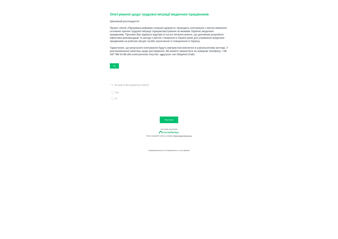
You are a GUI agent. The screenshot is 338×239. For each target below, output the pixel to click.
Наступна (169, 120)
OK (114, 66)
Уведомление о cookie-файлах (178, 150)
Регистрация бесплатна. (182, 136)
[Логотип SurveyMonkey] (169, 132)
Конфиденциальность (156, 150)
